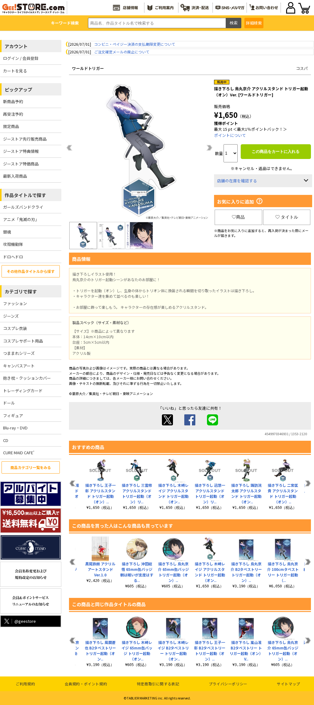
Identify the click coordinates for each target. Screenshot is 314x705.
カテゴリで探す (21, 291)
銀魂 (7, 232)
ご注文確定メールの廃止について (121, 51)
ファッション (15, 303)
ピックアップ (18, 89)
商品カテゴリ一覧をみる (30, 467)
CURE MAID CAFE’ (18, 452)
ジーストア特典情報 (21, 151)
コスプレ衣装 (15, 328)
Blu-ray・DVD (15, 428)
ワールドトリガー (88, 68)
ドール (9, 403)
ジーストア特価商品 (21, 164)
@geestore (25, 621)
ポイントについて (230, 135)
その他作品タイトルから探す (31, 271)
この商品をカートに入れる (276, 151)
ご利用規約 (25, 683)
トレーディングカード (23, 390)
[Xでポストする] (167, 424)
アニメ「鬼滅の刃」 (21, 219)
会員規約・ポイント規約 (86, 683)
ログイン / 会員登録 (20, 58)
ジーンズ (11, 316)
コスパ (302, 68)
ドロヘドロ (13, 257)
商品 (240, 217)
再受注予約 (13, 114)
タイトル (289, 217)
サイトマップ (288, 683)
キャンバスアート (19, 366)
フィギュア (13, 415)
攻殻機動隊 (13, 244)
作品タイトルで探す (25, 195)
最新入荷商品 (15, 176)
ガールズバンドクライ (23, 207)
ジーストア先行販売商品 (25, 139)
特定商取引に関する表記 (158, 683)
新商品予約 (13, 101)
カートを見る (15, 71)
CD (5, 440)
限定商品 (11, 126)
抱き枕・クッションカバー (27, 378)
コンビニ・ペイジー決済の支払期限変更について (134, 44)
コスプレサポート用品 (23, 341)
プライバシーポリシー (228, 683)
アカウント (16, 46)
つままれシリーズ (19, 353)
